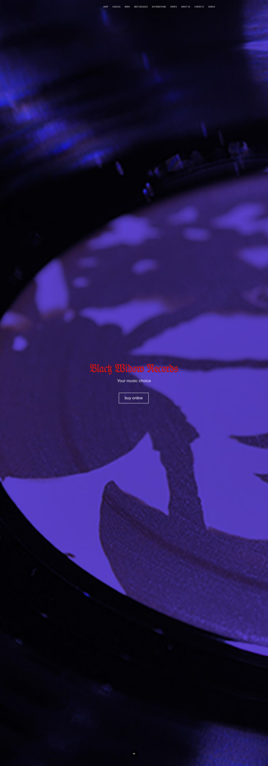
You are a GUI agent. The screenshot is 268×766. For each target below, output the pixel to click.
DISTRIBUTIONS (159, 6)
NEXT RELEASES (141, 6)
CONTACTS (199, 6)
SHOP (105, 6)
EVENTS (173, 6)
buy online (134, 398)
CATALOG (116, 6)
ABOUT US (185, 6)
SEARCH (211, 6)
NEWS (127, 6)
